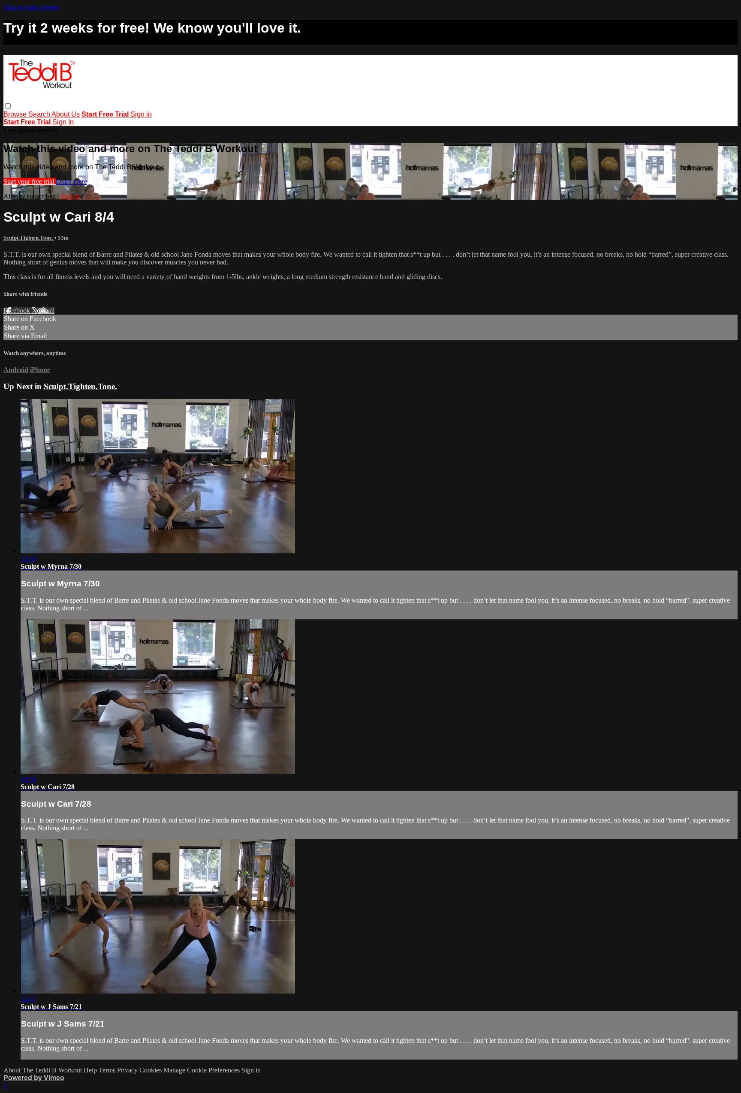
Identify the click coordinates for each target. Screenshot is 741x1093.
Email (46, 310)
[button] (8, 106)
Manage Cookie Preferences (202, 1070)
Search (39, 114)
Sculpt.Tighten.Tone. (28, 237)
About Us (65, 114)
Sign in (141, 114)
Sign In (63, 122)
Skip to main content (31, 7)
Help (91, 1070)
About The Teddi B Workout (42, 1070)
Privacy (128, 1070)
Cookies (151, 1070)
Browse (15, 114)
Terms (108, 1070)
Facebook (17, 310)
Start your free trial (29, 181)
